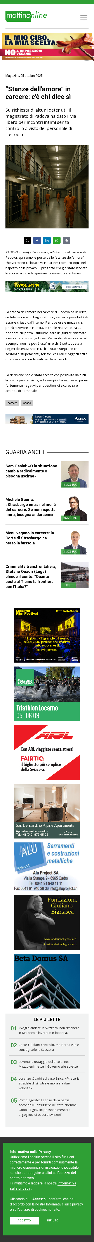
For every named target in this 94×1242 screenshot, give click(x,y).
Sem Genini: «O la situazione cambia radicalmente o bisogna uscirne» (31, 471)
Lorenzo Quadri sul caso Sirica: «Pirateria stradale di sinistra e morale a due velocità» (49, 1083)
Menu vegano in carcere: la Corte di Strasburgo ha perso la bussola (29, 538)
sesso (27, 403)
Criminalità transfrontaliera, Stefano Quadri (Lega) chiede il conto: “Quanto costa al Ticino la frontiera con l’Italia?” (30, 576)
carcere (12, 403)
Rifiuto (53, 1220)
